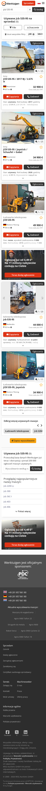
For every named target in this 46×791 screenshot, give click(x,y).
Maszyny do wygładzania (22, 612)
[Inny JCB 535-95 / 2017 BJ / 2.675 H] (23, 57)
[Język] (39, 3)
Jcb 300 (7, 491)
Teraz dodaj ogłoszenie (23, 275)
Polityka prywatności (16, 783)
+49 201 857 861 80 (17, 592)
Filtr (14, 27)
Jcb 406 (7, 506)
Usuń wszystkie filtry (15, 34)
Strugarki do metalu (16, 624)
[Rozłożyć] (23, 108)
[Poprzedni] (4, 57)
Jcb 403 (7, 501)
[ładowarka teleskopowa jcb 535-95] (23, 298)
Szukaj (39, 9)
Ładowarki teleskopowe (17, 431)
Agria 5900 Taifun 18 (23, 637)
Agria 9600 (33, 624)
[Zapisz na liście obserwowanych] (41, 76)
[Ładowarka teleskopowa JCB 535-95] (23, 198)
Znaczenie (34, 27)
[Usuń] (29, 9)
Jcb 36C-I (8, 496)
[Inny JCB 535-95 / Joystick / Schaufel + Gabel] (23, 128)
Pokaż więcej (24, 511)
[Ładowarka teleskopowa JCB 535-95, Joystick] (23, 366)
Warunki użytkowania (33, 783)
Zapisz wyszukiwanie (23, 440)
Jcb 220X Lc (9, 486)
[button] (43, 3)
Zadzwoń (34, 96)
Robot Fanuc (11, 631)
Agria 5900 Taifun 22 (23, 618)
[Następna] (42, 57)
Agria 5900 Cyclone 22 (30, 631)
